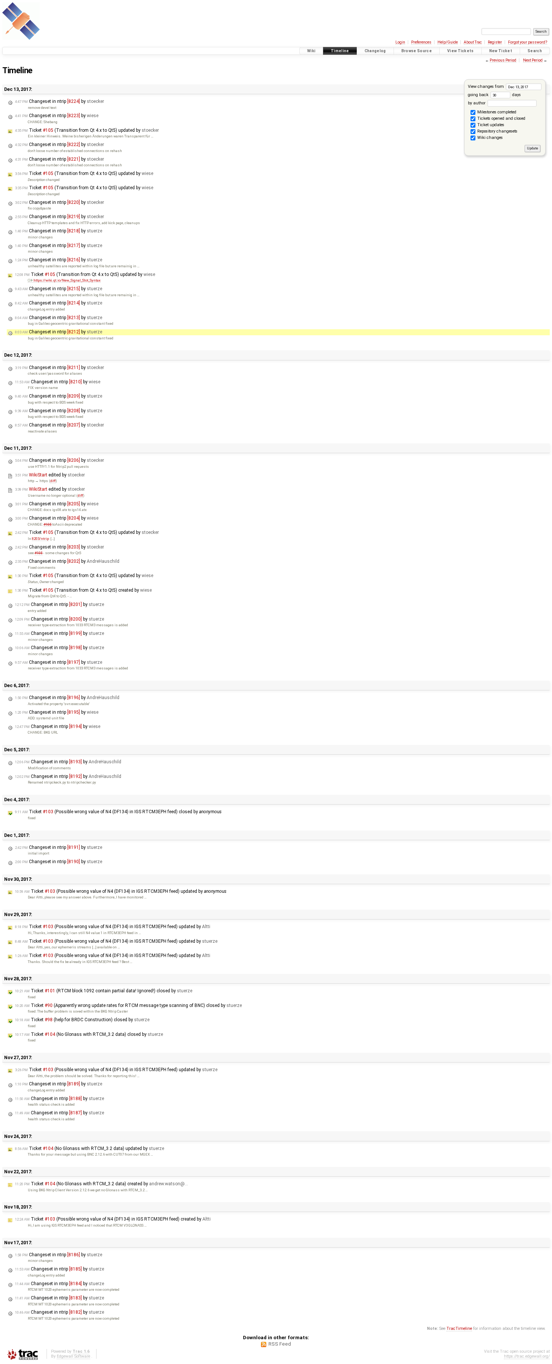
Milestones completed (496, 112)
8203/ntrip (40, 539)
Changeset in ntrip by (59, 101)
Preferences (421, 42)
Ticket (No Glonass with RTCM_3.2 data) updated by (89, 1148)
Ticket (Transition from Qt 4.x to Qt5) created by (83, 590)
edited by (50, 475)
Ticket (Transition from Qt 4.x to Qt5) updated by (87, 130)
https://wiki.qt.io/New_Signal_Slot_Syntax (67, 280)
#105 (47, 524)
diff (53, 481)
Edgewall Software (73, 1356)
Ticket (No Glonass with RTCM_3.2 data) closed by (89, 1034)
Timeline (340, 51)
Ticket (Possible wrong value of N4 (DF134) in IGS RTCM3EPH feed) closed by (118, 811)
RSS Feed (279, 1344)
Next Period (533, 60)
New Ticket (500, 51)
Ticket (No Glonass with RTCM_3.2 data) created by (101, 1183)
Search (535, 51)
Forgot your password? (527, 42)
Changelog (375, 51)
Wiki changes (489, 138)
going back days (494, 94)
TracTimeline (459, 1328)
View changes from (486, 86)
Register (495, 42)
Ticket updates (490, 125)
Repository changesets (496, 131)
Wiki (311, 51)
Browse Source (416, 51)
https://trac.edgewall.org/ (527, 1356)
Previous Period (503, 60)
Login (400, 42)
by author (477, 103)
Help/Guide (447, 42)
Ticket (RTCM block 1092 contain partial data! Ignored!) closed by (103, 990)
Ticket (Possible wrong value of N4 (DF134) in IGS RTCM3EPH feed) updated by (120, 891)
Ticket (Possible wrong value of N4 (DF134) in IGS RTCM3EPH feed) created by (113, 1219)
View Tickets (460, 51)
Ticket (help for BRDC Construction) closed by (82, 1019)
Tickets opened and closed (500, 118)
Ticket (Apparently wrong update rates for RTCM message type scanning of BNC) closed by (128, 1005)
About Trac (473, 42)
